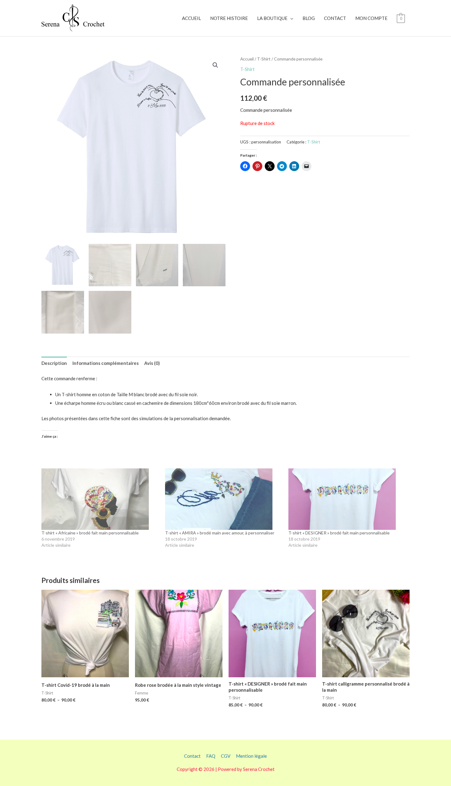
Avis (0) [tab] (152, 363)
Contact (192, 756)
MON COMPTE (371, 18)
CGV (225, 756)
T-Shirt (264, 58)
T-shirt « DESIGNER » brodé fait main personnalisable (339, 532)
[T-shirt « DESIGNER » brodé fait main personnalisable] (347, 499)
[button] (215, 65)
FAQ (210, 756)
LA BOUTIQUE (272, 18)
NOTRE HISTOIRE (229, 18)
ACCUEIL (191, 18)
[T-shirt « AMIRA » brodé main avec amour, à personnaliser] (224, 499)
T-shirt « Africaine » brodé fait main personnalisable (90, 532)
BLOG (309, 18)
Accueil (247, 58)
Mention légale (251, 756)
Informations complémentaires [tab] (105, 363)
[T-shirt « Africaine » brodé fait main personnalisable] (100, 499)
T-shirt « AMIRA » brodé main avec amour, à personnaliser (219, 532)
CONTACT (335, 18)
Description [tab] (54, 363)
